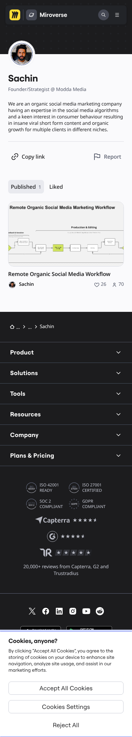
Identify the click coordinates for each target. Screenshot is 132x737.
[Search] (103, 14)
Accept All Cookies (66, 688)
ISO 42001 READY (49, 487)
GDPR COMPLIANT (94, 504)
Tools (17, 393)
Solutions (24, 373)
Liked (56, 186)
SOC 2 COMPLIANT (51, 504)
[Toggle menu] (117, 14)
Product (22, 352)
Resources (25, 414)
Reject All (66, 725)
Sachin (26, 284)
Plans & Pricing (32, 455)
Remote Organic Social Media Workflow (59, 274)
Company (24, 435)
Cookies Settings (66, 707)
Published (26, 186)
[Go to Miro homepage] (14, 14)
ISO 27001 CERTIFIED (92, 487)
